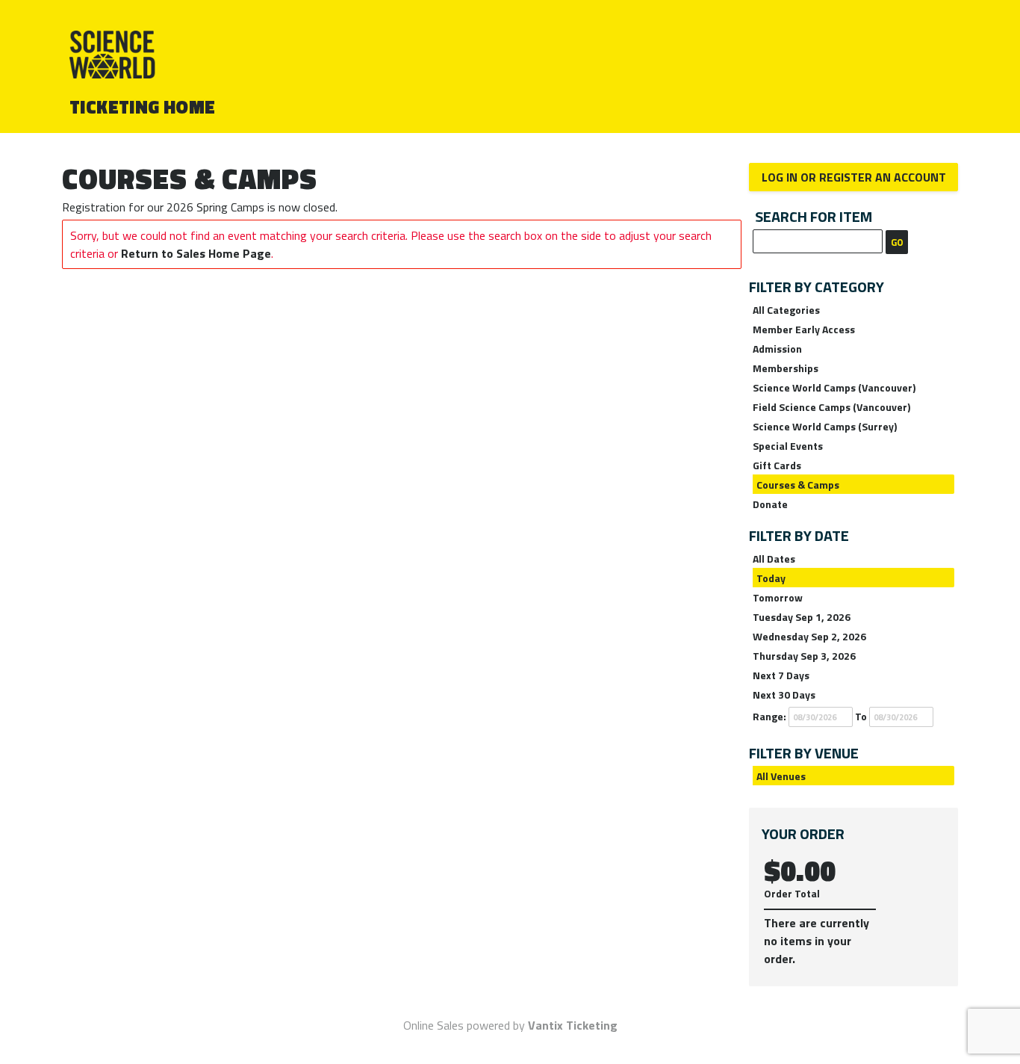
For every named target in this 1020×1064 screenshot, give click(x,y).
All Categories (786, 310)
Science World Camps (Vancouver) (834, 387)
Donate (770, 504)
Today (771, 578)
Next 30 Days (784, 694)
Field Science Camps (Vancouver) (831, 407)
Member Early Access (804, 329)
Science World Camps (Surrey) (825, 426)
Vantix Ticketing (573, 1025)
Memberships (785, 368)
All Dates (774, 558)
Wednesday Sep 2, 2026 (809, 636)
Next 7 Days (781, 675)
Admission (777, 348)
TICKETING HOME (142, 106)
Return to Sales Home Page (196, 253)
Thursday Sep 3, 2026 (804, 656)
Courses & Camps (797, 484)
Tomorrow (778, 597)
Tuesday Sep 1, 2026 (801, 617)
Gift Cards (777, 465)
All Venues (781, 776)
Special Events (788, 446)
